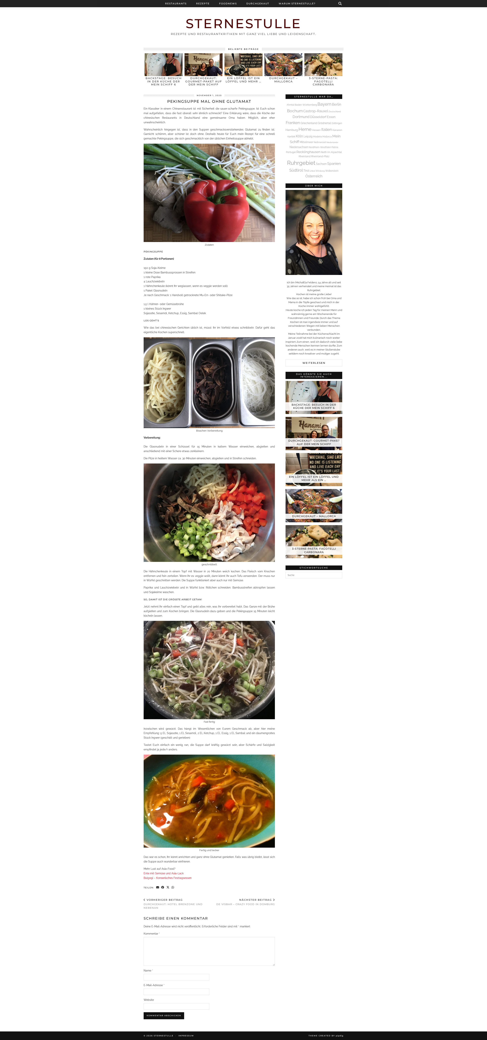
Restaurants (176, 3)
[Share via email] (157, 887)
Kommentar (152, 933)
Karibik (291, 136)
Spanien (334, 163)
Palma (335, 147)
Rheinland (304, 156)
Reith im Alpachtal (331, 152)
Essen (331, 117)
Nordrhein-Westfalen (320, 147)
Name (148, 970)
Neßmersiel (320, 142)
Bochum (295, 110)
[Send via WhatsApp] (173, 887)
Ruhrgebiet (301, 162)
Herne (304, 129)
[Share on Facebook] (163, 887)
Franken (293, 122)
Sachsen (321, 163)
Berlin (336, 104)
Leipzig (308, 136)
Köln (299, 136)
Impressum (186, 1035)
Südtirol (296, 170)
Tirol (306, 170)
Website (149, 999)
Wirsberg (320, 171)
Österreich (313, 176)
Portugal (291, 152)
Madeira (317, 136)
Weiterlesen (313, 362)
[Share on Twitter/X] (168, 887)
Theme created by (326, 1035)
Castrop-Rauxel (315, 111)
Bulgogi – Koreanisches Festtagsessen (168, 877)
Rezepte (203, 3)
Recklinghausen (308, 152)
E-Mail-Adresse (154, 985)
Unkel (312, 171)
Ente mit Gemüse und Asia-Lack (164, 873)
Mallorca (327, 136)
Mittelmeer (306, 142)
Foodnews (228, 3)
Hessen (316, 130)
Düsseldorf (318, 117)
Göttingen (337, 123)
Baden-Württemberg (306, 105)
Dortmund (301, 117)
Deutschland (335, 111)
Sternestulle (244, 23)
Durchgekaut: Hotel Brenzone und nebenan (173, 903)
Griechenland (309, 123)
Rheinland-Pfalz (320, 156)
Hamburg (292, 130)
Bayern (324, 104)
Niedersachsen (299, 147)
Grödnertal (324, 123)
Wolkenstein (331, 171)
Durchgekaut (257, 3)
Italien (326, 129)
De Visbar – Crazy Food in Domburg (245, 902)
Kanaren (337, 130)
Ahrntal (290, 105)
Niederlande (332, 142)
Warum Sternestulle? (297, 3)
